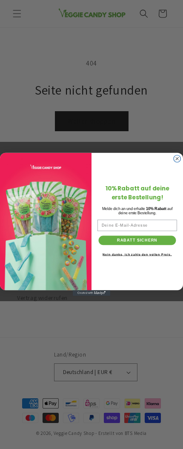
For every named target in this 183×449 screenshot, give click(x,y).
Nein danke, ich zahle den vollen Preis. (137, 254)
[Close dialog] (177, 159)
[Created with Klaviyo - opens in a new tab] (91, 293)
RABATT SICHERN (137, 240)
